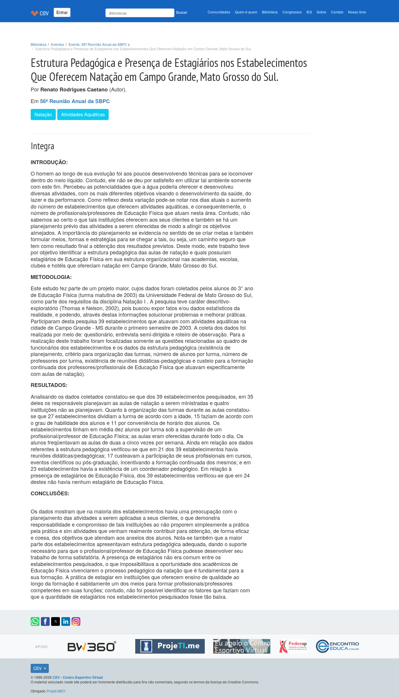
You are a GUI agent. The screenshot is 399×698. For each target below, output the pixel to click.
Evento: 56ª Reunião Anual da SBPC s (99, 44)
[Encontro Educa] (338, 645)
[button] (35, 621)
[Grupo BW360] (93, 645)
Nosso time (357, 11)
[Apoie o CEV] (242, 645)
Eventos (57, 44)
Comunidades (219, 11)
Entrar (62, 12)
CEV (38, 668)
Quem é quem (246, 11)
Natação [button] (43, 114)
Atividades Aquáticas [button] (83, 114)
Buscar (181, 12)
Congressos (292, 11)
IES (309, 11)
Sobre (321, 11)
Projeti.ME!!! (55, 690)
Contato (337, 11)
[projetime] (171, 645)
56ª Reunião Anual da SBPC (75, 101)
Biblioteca (270, 11)
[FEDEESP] (293, 645)
